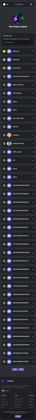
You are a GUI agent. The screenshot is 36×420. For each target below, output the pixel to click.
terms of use (12, 413)
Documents (4, 404)
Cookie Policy (18, 404)
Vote (2, 407)
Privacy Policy (18, 401)
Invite (2, 399)
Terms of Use (18, 399)
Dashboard (4, 401)
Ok (18, 416)
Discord (31, 399)
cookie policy (23, 413)
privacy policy (28, 411)
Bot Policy (17, 407)
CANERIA (19, 4)
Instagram (32, 404)
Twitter (31, 407)
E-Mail (31, 401)
